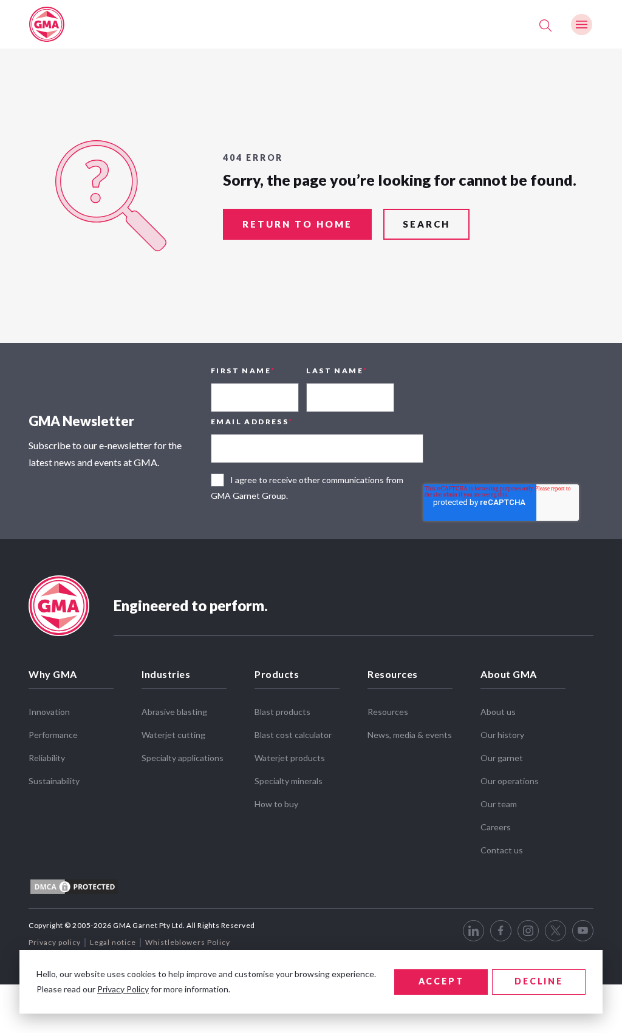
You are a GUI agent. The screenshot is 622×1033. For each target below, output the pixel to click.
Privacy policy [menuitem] (55, 942)
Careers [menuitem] (495, 827)
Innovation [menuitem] (49, 711)
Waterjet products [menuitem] (290, 758)
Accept (441, 981)
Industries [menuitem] (166, 674)
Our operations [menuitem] (509, 781)
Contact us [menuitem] (501, 850)
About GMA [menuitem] (508, 674)
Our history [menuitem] (502, 735)
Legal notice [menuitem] (113, 942)
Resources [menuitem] (392, 674)
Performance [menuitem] (53, 735)
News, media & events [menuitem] (409, 735)
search (426, 223)
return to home (297, 223)
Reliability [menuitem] (47, 758)
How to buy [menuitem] (276, 804)
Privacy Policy (123, 989)
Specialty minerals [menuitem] (289, 781)
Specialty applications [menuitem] (183, 758)
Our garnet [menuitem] (501, 758)
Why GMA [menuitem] (53, 674)
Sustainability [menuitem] (54, 781)
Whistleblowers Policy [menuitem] (187, 942)
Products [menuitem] (277, 674)
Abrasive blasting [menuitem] (174, 711)
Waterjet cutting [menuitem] (173, 735)
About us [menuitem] (498, 711)
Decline (538, 981)
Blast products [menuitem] (282, 711)
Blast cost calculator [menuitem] (293, 735)
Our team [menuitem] (498, 804)
